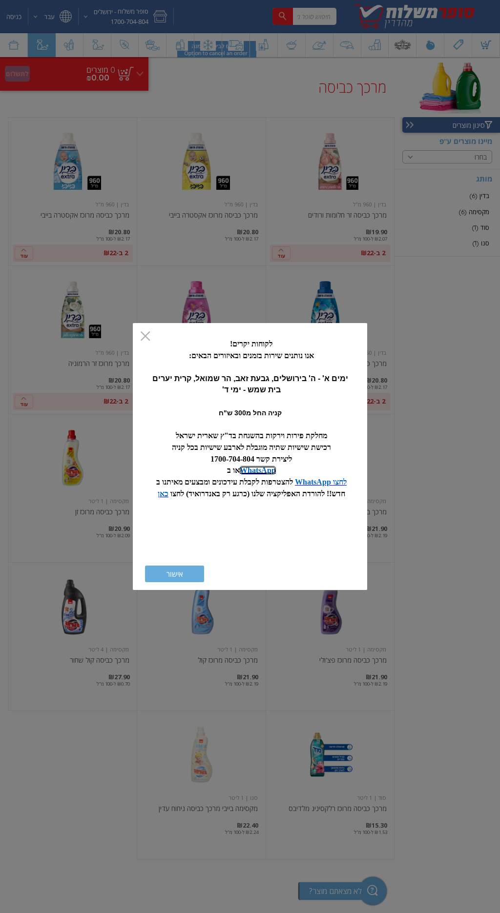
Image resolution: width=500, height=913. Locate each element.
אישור (175, 574)
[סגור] (145, 337)
